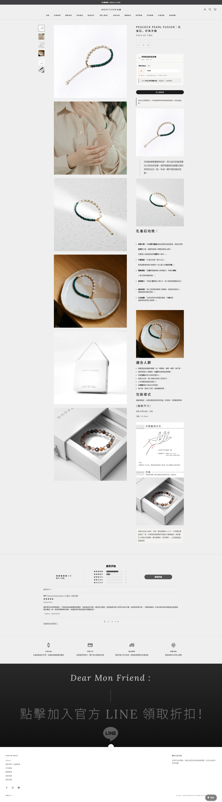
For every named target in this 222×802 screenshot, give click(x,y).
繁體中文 (9, 795)
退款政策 (9, 776)
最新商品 (68, 15)
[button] (98, 571)
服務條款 (9, 772)
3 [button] (112, 622)
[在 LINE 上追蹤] (19, 787)
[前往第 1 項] (41, 28)
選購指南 (128, 15)
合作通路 (9, 768)
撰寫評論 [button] (158, 577)
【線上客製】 (104, 15)
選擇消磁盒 (144, 66)
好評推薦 (150, 15)
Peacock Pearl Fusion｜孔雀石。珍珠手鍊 (62, 596)
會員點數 (172, 15)
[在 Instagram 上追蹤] (13, 787)
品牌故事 (57, 15)
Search (8, 760)
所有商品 (80, 15)
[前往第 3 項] (41, 45)
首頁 (47, 15)
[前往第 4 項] (41, 53)
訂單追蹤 (161, 15)
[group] (111, 705)
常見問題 (139, 15)
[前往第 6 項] (41, 70)
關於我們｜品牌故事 (13, 764)
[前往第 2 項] (41, 36)
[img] (48, 599)
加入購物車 (160, 92)
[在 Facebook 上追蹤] (7, 787)
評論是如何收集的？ (50, 624)
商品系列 (91, 15)
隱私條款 (9, 780)
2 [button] (108, 622)
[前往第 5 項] (41, 61)
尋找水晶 (116, 15)
